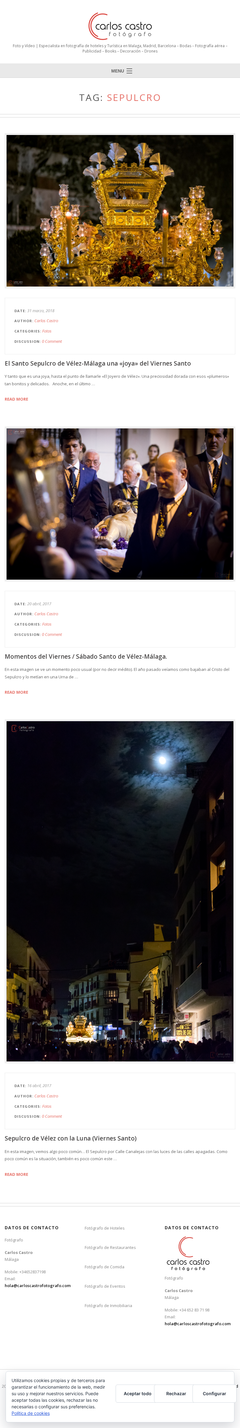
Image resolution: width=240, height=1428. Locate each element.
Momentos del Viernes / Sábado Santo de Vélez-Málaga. (86, 656)
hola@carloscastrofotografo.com (38, 1285)
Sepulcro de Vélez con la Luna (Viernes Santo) (71, 1138)
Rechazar (176, 1393)
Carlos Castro (46, 320)
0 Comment (52, 341)
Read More (16, 399)
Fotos (47, 331)
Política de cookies (31, 1413)
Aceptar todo (138, 1393)
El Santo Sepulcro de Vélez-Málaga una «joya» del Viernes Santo (98, 363)
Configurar (214, 1393)
